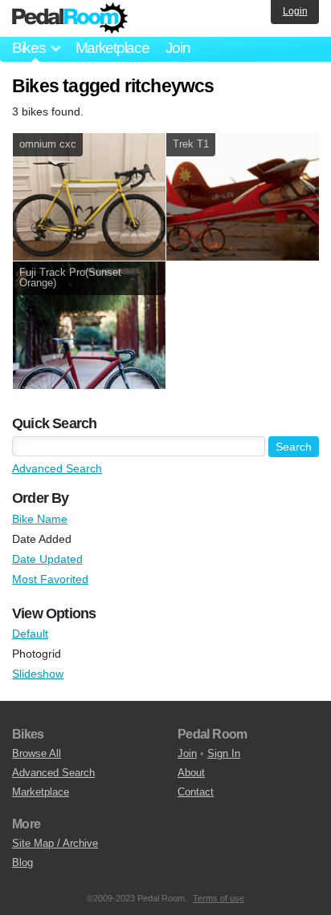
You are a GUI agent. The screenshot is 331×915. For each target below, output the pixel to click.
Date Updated (47, 559)
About (191, 773)
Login (295, 11)
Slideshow (37, 673)
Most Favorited (50, 579)
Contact (196, 792)
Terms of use (218, 898)
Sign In (223, 753)
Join (178, 47)
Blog (22, 862)
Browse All (36, 753)
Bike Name (39, 518)
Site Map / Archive (55, 843)
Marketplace (112, 47)
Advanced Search (57, 468)
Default (30, 633)
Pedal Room (70, 18)
